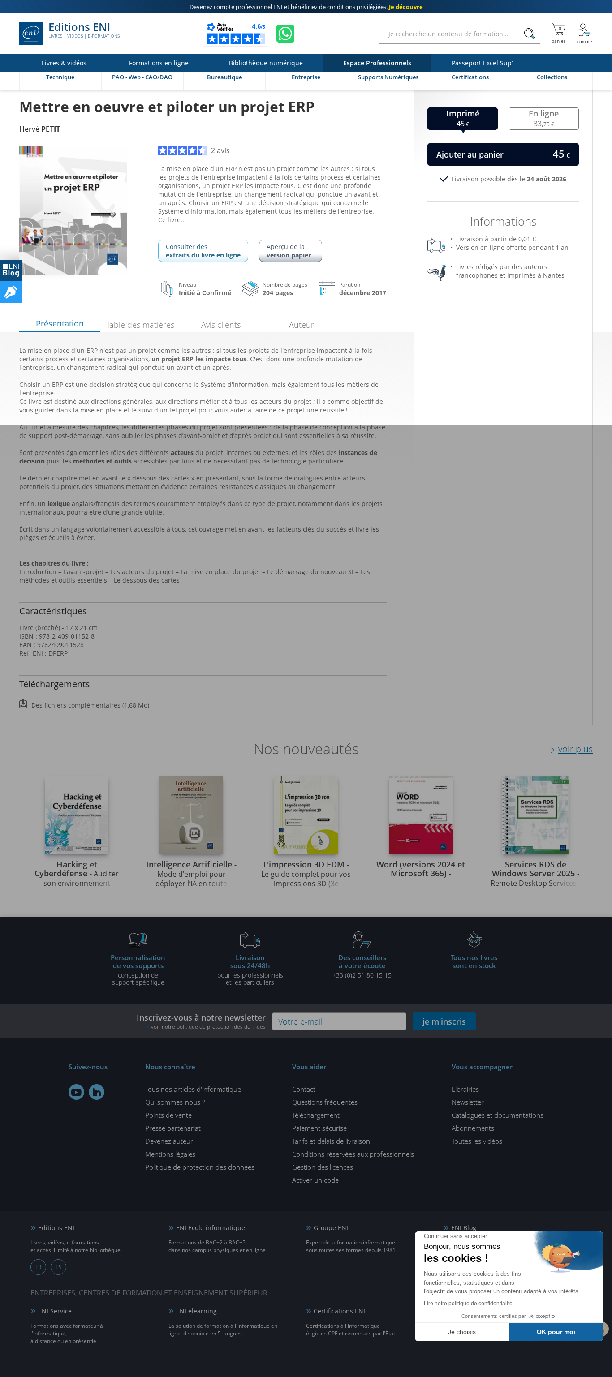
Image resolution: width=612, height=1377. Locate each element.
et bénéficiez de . (306, 7)
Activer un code (315, 1179)
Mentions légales (170, 1154)
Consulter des (203, 250)
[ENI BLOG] (11, 270)
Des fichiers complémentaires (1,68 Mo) (90, 705)
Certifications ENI (339, 1311)
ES (59, 1267)
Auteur (301, 324)
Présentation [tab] (60, 323)
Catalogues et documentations (497, 1115)
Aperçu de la (289, 250)
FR (38, 1267)
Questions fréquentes (325, 1102)
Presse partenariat (173, 1128)
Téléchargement (316, 1115)
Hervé (39, 129)
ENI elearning (196, 1311)
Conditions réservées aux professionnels (353, 1154)
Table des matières (140, 324)
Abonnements (473, 1128)
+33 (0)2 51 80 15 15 (362, 966)
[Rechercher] (529, 34)
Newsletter (468, 1102)
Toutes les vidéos (477, 1141)
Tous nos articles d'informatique (193, 1089)
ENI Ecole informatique (210, 1227)
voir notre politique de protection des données (208, 1026)
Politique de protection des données (199, 1167)
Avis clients (221, 324)
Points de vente (168, 1115)
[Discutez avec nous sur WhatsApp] (285, 34)
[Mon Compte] (585, 33)
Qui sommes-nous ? (175, 1102)
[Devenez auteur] (11, 292)
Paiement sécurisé (319, 1128)
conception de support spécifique (138, 969)
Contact (303, 1089)
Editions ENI (84, 30)
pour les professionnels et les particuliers (250, 969)
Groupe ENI (331, 1227)
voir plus (575, 749)
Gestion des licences (322, 1167)
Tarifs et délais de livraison (331, 1141)
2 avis (220, 150)
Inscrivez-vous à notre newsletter (201, 1021)
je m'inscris (444, 1021)
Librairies (465, 1089)
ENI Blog (463, 1227)
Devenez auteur (169, 1141)
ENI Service (55, 1311)
